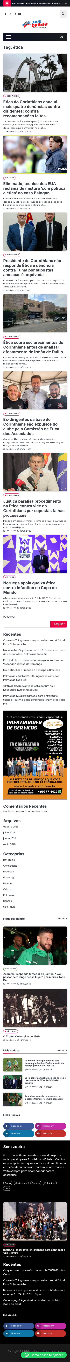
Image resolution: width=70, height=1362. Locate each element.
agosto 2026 (10, 826)
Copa (8, 1183)
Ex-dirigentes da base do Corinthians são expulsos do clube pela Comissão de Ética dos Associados (31, 426)
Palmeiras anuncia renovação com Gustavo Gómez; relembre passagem (44, 1097)
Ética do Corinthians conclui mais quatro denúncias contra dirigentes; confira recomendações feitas (31, 109)
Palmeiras (9, 895)
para (7, 1188)
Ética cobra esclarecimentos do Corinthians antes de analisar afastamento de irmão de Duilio (33, 347)
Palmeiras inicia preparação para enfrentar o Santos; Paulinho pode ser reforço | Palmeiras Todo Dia (34, 699)
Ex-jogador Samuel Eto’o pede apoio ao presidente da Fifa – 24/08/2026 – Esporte (45, 1080)
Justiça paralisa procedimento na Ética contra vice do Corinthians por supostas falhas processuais (33, 508)
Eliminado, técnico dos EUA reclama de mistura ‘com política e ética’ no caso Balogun (34, 188)
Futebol (10, 178)
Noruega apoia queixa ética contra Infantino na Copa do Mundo (30, 588)
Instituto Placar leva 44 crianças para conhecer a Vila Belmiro (34, 1251)
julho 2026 (9, 832)
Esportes (8, 871)
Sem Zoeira (11, 131)
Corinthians (13, 96)
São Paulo (9, 906)
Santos (7, 901)
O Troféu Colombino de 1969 (21, 1036)
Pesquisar (9, 617)
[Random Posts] (61, 37)
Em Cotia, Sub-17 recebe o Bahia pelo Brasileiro (31, 670)
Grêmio (7, 889)
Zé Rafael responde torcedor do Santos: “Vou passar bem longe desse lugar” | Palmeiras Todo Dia (34, 977)
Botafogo (9, 860)
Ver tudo (61, 918)
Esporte (36, 1183)
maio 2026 (9, 844)
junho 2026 (9, 838)
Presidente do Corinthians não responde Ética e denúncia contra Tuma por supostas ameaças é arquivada (32, 267)
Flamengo (9, 877)
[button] (44, 1355)
